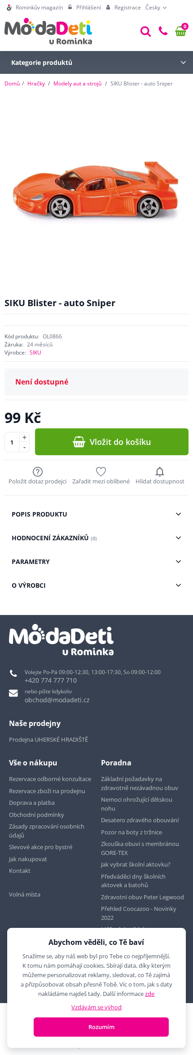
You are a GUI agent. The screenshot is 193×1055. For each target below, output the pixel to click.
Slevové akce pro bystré (40, 847)
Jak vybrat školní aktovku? (136, 864)
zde (149, 994)
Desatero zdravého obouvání (140, 820)
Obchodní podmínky (36, 815)
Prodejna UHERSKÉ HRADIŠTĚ (48, 739)
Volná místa (24, 894)
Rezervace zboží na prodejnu (47, 791)
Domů (12, 83)
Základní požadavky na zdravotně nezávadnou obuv (139, 783)
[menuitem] (34, 7)
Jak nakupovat (28, 859)
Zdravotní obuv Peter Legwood (142, 897)
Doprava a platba (32, 803)
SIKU (35, 352)
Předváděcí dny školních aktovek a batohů (133, 880)
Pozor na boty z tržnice (131, 832)
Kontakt (20, 871)
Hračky (36, 83)
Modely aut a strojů (77, 83)
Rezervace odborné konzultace (50, 779)
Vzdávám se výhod (96, 1007)
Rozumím (101, 1027)
